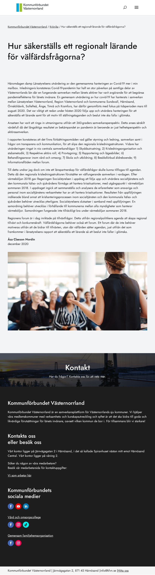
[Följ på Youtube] (18, 506)
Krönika (54, 27)
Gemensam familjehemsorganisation (30, 535)
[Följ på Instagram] (18, 525)
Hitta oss (123, 570)
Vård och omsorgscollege (24, 517)
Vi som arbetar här (19, 475)
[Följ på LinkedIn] (26, 506)
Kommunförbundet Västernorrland (27, 27)
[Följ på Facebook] (11, 506)
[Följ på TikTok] (26, 525)
